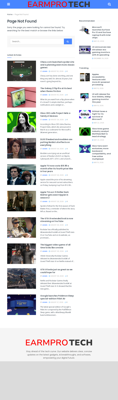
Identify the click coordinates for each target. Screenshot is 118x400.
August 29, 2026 (57, 120)
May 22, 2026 (98, 123)
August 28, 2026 (57, 175)
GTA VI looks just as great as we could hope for (56, 271)
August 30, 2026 (56, 71)
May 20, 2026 (98, 41)
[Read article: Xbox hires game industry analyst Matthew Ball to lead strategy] (85, 131)
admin (44, 71)
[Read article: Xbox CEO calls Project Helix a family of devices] (21, 122)
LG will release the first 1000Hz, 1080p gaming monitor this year (101, 98)
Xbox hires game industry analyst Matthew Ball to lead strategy (100, 132)
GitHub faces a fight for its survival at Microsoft (99, 115)
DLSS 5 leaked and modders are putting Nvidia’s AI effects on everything (56, 142)
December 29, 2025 (100, 58)
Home (9, 14)
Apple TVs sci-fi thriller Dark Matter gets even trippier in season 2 (54, 195)
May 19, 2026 (98, 88)
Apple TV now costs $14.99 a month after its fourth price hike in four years (56, 168)
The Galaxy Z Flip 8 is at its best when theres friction (56, 90)
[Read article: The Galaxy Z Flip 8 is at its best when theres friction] (21, 97)
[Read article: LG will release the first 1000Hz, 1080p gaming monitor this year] (85, 97)
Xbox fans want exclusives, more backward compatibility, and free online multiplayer (101, 152)
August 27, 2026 (56, 302)
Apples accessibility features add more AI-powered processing (101, 79)
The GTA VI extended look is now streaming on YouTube (56, 220)
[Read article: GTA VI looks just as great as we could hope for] (21, 278)
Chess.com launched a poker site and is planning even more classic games (57, 65)
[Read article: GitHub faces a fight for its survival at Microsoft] (85, 114)
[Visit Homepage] (59, 4)
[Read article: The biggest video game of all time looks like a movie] (21, 253)
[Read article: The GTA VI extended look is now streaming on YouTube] (21, 227)
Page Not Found (21, 14)
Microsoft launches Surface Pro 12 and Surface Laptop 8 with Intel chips (101, 32)
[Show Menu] (8, 4)
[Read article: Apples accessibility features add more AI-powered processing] (85, 77)
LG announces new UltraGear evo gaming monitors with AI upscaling (101, 51)
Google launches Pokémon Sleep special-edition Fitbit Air (57, 297)
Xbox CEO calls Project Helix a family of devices (55, 114)
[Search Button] (109, 4)
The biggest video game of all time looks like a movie (55, 246)
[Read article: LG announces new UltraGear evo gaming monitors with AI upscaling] (85, 50)
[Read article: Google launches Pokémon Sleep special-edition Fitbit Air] (21, 304)
